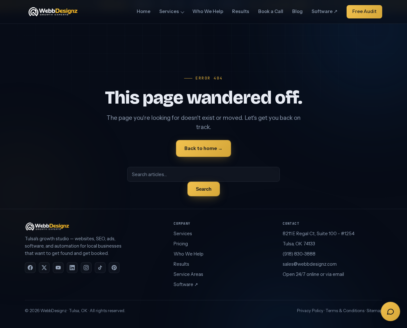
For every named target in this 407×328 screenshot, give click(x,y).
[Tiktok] (100, 267)
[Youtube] (58, 267)
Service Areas (188, 274)
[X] (44, 267)
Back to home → (203, 148)
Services (169, 11)
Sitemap (374, 310)
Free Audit (364, 11)
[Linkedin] (72, 267)
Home (143, 11)
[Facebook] (30, 267)
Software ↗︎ (325, 11)
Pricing (181, 244)
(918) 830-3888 (299, 254)
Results (240, 11)
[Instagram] (86, 267)
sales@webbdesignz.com (310, 264)
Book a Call (270, 11)
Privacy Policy (310, 310)
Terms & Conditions (345, 310)
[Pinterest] (114, 267)
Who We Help (207, 11)
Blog (297, 11)
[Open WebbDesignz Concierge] (390, 311)
